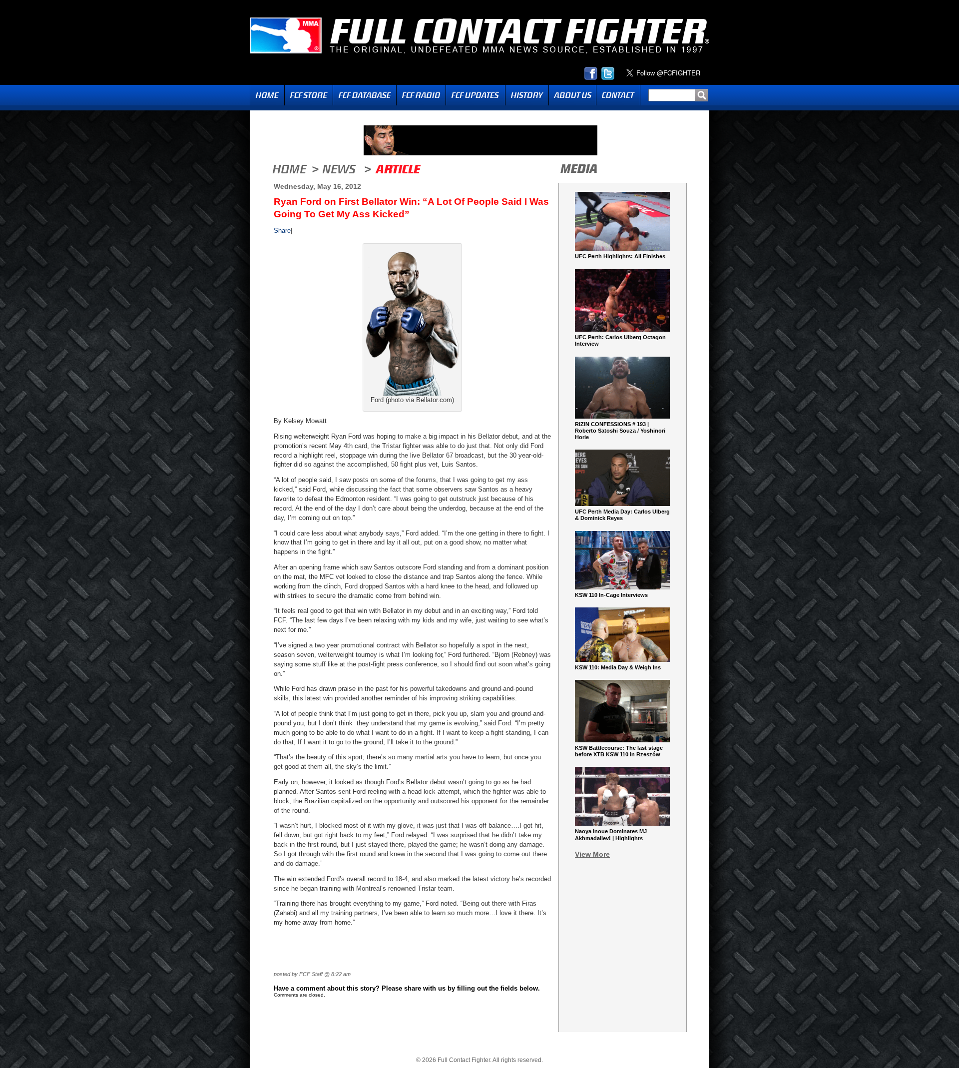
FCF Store (309, 95)
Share (282, 230)
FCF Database (364, 95)
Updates (475, 95)
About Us (572, 95)
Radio (421, 95)
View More (592, 854)
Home (267, 95)
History (526, 95)
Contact (618, 95)
